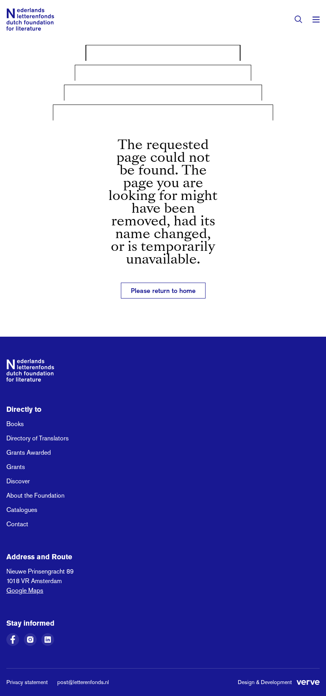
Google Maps (24, 590)
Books (15, 424)
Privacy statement (27, 682)
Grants (15, 467)
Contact (17, 524)
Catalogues (21, 510)
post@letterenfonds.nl (83, 682)
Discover (18, 481)
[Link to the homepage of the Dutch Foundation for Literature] (30, 19)
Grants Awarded (28, 452)
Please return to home (163, 291)
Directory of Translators (37, 438)
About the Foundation (35, 495)
